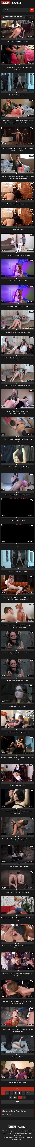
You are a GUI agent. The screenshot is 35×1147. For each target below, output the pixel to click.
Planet (11, 2)
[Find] (32, 10)
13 (24, 1097)
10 (15, 1097)
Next (17, 1102)
